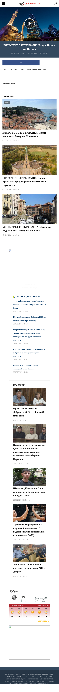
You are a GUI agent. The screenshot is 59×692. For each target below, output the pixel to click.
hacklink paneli (29, 285)
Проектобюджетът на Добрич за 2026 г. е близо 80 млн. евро (28, 412)
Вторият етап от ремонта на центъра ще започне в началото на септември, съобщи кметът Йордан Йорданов (29, 452)
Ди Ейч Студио (46, 676)
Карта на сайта (14, 676)
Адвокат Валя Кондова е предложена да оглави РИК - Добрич (29, 568)
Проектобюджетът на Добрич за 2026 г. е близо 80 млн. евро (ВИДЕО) (29, 319)
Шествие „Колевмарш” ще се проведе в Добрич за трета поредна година (29, 492)
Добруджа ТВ (47, 674)
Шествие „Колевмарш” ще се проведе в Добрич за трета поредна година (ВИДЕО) (29, 352)
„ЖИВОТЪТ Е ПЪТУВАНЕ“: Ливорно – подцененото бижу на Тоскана (27, 228)
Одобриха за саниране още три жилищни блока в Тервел (25, 367)
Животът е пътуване (38, 53)
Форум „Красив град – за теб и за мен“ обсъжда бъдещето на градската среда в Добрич (29, 304)
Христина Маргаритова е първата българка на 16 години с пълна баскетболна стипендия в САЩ (28, 530)
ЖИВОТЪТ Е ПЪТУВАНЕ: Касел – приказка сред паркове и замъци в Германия (24, 181)
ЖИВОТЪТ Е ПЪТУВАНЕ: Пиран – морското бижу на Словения (25, 134)
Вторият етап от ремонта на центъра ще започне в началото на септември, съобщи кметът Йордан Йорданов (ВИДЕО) (29, 335)
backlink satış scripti (29, 288)
